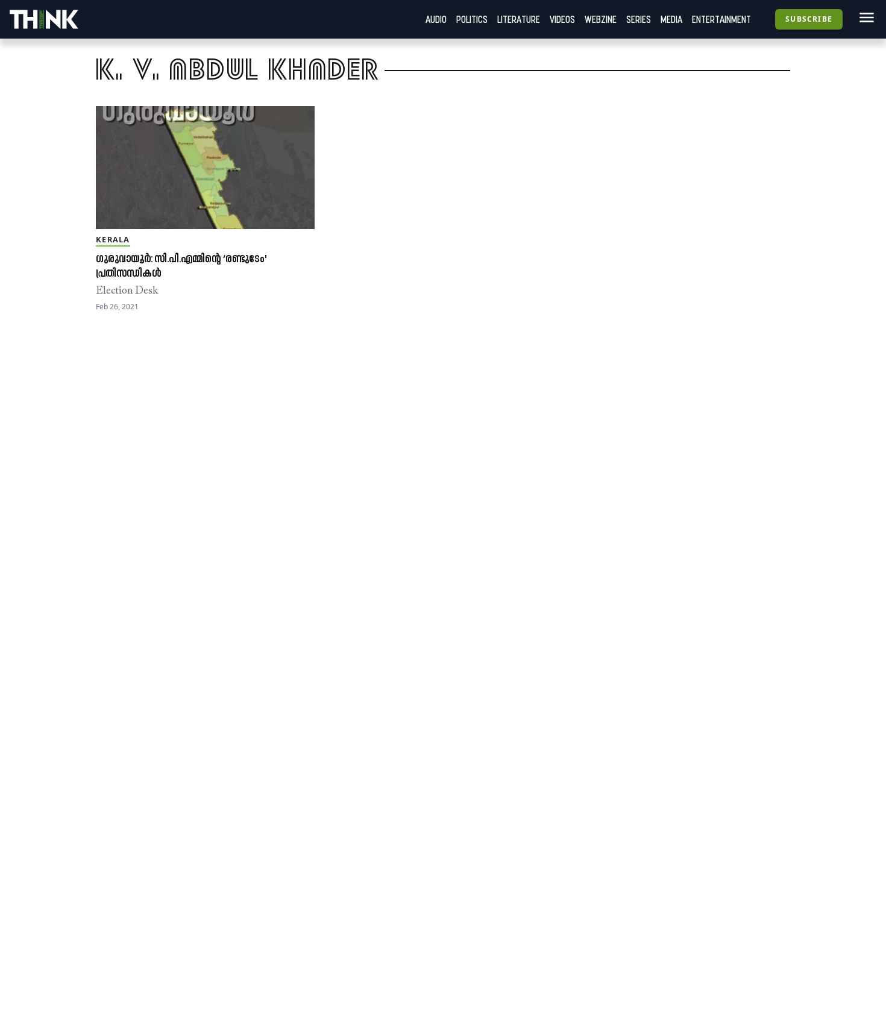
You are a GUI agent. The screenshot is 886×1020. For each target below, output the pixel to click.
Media (671, 19)
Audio (436, 19)
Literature (518, 19)
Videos (562, 19)
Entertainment (721, 19)
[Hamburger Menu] (864, 17)
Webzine (601, 19)
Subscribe (808, 19)
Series (638, 19)
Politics (472, 19)
